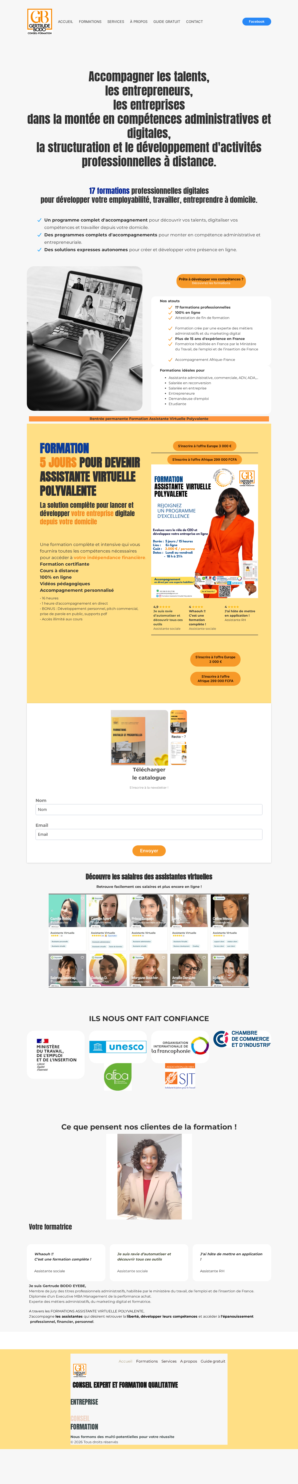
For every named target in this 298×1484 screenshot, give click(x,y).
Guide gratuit (213, 1361)
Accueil (125, 1361)
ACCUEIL (65, 21)
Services (168, 1361)
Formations (147, 1361)
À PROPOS (138, 21)
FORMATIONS (90, 21)
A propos (188, 1361)
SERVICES (115, 21)
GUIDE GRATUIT (166, 21)
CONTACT (194, 21)
